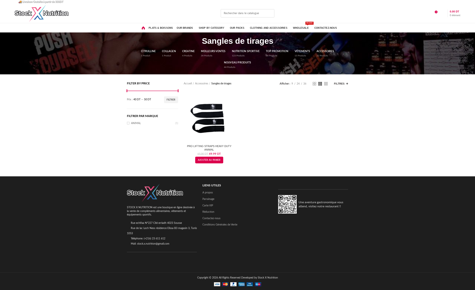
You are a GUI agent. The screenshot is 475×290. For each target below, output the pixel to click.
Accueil (188, 83)
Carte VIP (207, 205)
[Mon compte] (428, 13)
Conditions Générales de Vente (219, 224)
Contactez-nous (211, 218)
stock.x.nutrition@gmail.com (153, 244)
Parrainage (208, 199)
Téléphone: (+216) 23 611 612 (148, 238)
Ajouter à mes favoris (232, 106)
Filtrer (171, 100)
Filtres (339, 83)
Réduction (208, 212)
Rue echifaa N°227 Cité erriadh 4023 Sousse (156, 223)
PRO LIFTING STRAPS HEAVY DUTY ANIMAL (209, 148)
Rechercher (269, 13)
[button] (209, 160)
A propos (207, 192)
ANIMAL (136, 123)
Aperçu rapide (232, 97)
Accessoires (201, 83)
